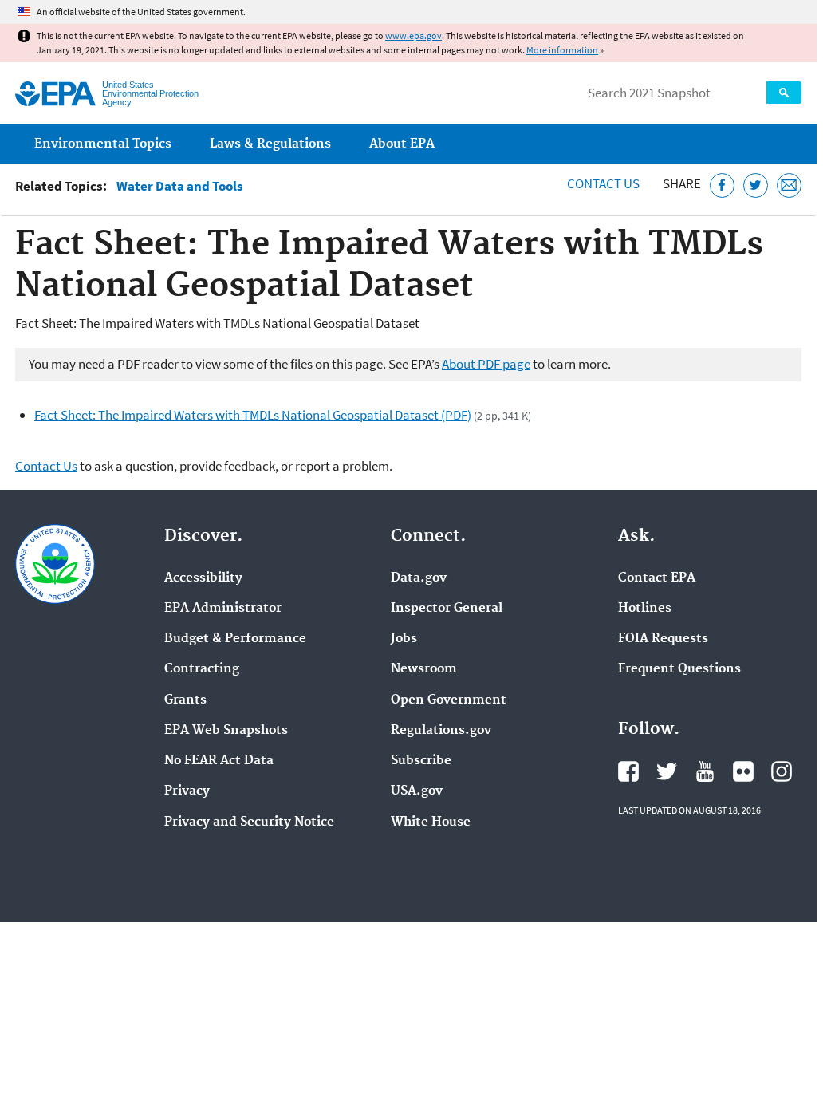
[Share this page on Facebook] (722, 185)
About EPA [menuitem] (402, 144)
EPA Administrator (223, 608)
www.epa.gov (413, 35)
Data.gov (419, 578)
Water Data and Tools (179, 186)
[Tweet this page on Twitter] (755, 185)
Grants (185, 700)
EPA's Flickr (743, 771)
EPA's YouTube (705, 771)
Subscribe (421, 761)
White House (431, 822)
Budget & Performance (235, 639)
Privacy (187, 791)
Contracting (201, 669)
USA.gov (417, 791)
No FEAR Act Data (219, 761)
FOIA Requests (663, 639)
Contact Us (603, 183)
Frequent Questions (679, 669)
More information (562, 50)
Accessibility (203, 578)
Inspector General (446, 608)
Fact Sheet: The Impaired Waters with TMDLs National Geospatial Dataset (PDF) (252, 415)
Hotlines (644, 608)
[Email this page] (789, 185)
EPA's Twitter (666, 771)
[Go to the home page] (55, 93)
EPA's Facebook (628, 771)
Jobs (404, 639)
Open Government (448, 700)
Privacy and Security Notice (249, 822)
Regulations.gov (441, 731)
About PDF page (486, 364)
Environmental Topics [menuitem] (102, 144)
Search (783, 92)
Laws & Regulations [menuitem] (270, 144)
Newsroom (424, 669)
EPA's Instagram (781, 771)
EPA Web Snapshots (226, 731)
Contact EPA (656, 578)
